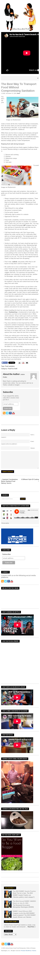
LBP (24, 225)
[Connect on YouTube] (13, 413)
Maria (18, 93)
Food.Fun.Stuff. (13, 368)
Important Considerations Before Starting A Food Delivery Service (9, 481)
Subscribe (6, 554)
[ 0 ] (4, 93)
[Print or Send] (23, 363)
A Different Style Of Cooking (30, 479)
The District (9, 888)
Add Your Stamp (11, 921)
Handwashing (13, 312)
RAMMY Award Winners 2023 (22, 911)
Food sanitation (10, 366)
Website (33, 448)
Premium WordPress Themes (28, 950)
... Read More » (31, 927)
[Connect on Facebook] (10, 413)
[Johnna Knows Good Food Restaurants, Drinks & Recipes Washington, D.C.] (20, 30)
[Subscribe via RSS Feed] (4, 413)
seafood (14, 261)
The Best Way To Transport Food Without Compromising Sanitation (18, 87)
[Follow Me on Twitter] (7, 413)
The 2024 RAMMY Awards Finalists (24, 891)
